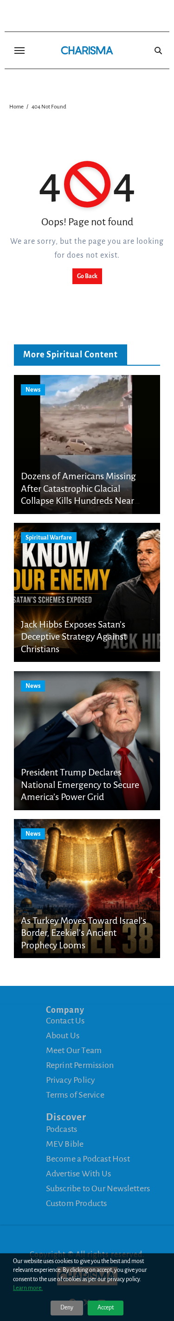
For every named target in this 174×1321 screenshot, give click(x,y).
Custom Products (76, 1203)
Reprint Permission (80, 1065)
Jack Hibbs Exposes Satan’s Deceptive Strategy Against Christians (74, 636)
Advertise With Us (78, 1173)
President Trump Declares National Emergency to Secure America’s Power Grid (80, 784)
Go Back (87, 276)
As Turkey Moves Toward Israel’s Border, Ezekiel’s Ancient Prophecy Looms (83, 932)
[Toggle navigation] (19, 50)
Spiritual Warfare (49, 537)
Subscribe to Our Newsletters (98, 1188)
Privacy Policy (71, 1080)
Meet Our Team (74, 1050)
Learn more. (28, 1288)
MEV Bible (65, 1144)
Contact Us (65, 1020)
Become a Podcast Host (88, 1158)
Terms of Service (75, 1094)
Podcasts (61, 1129)
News (33, 390)
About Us (63, 1035)
